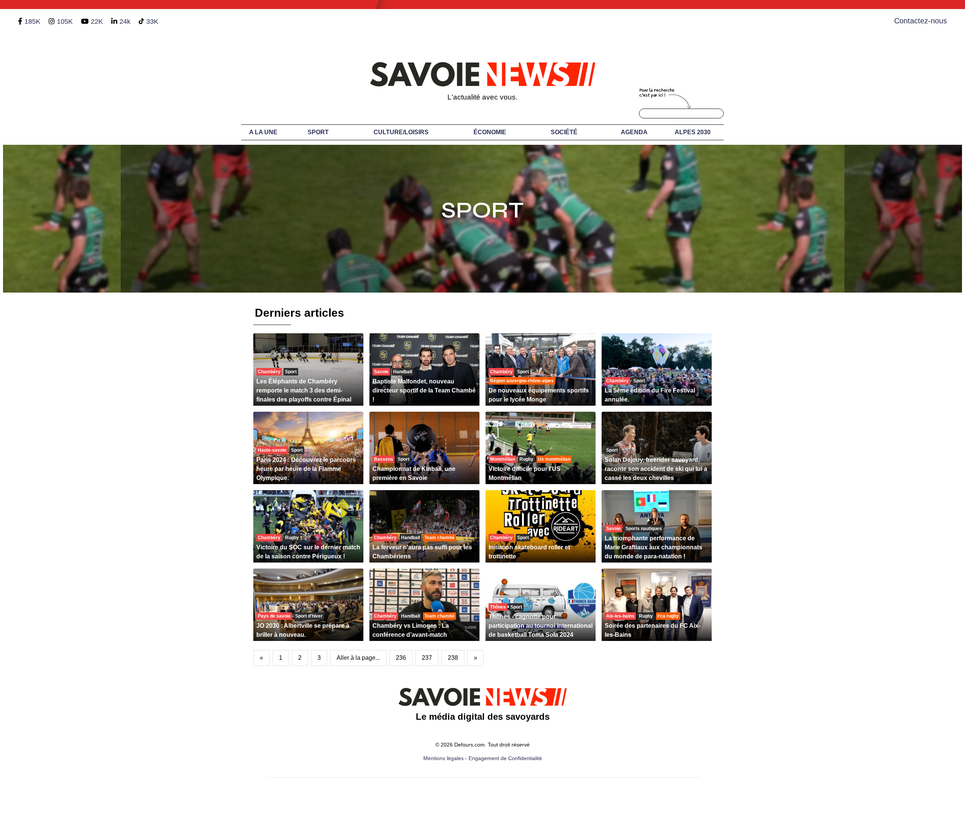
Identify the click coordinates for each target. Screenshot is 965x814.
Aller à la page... (358, 658)
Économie (489, 132)
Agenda (634, 132)
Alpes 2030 (693, 132)
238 (453, 658)
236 (401, 658)
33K (152, 21)
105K (65, 21)
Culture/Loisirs (401, 132)
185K (32, 21)
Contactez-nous (920, 21)
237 (427, 658)
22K (97, 21)
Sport (318, 132)
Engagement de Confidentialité (505, 758)
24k (124, 21)
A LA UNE (263, 132)
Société (564, 132)
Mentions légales (443, 758)
